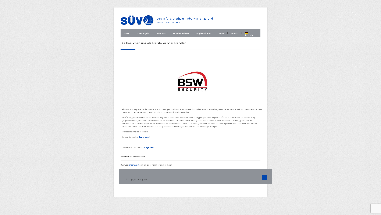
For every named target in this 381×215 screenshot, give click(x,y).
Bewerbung (144, 137)
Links (221, 33)
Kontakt (234, 33)
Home (126, 33)
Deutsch (249, 35)
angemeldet (134, 165)
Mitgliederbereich (204, 33)
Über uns (161, 33)
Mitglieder (149, 147)
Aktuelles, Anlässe (181, 33)
